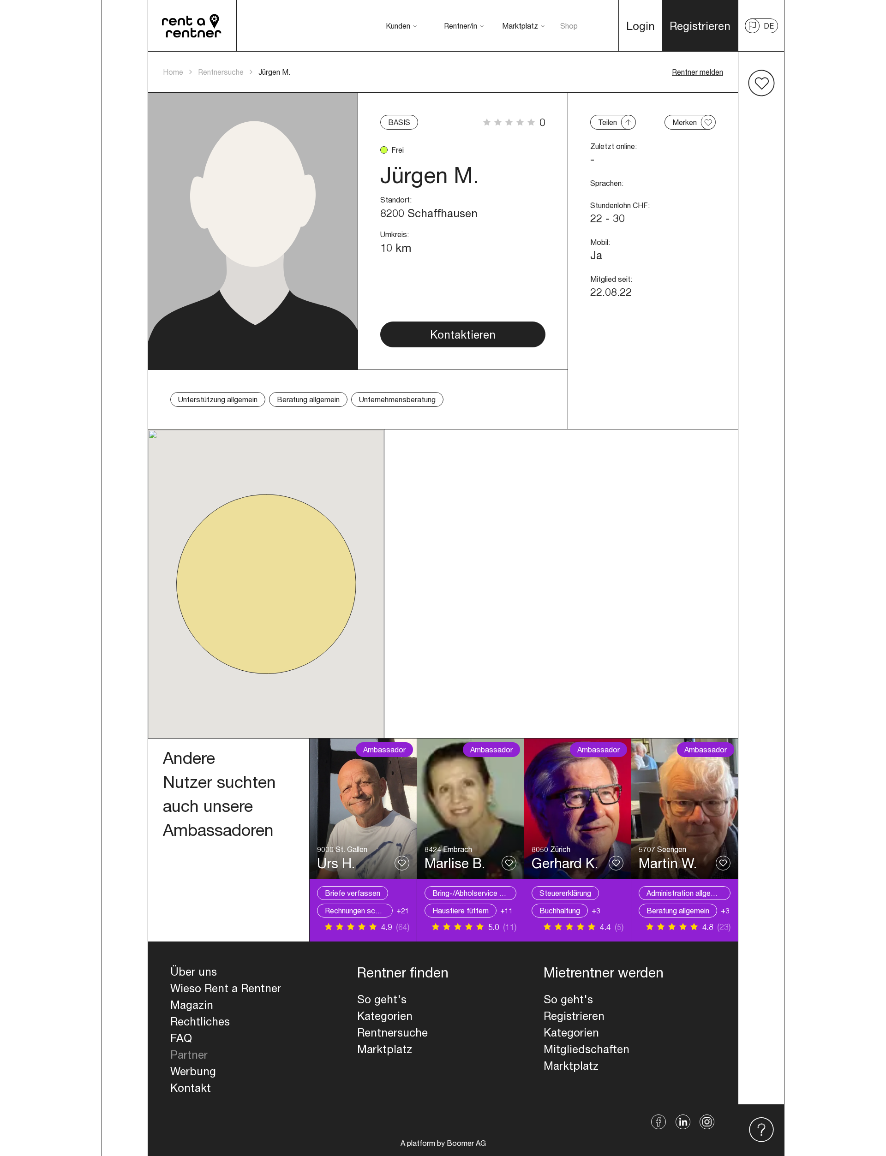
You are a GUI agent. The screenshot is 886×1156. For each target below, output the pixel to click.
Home (173, 71)
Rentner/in (460, 25)
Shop (569, 25)
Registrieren (574, 1015)
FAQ (181, 1037)
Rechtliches (200, 1021)
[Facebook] (658, 1122)
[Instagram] (707, 1122)
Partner (189, 1054)
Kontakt (190, 1087)
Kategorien (385, 1015)
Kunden (398, 25)
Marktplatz (520, 25)
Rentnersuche (221, 71)
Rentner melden (697, 71)
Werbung (193, 1071)
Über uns (193, 971)
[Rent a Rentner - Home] (192, 26)
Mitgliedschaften (586, 1049)
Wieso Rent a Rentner (225, 988)
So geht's (382, 999)
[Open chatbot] (761, 1130)
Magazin (191, 1004)
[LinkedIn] (683, 1122)
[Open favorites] (761, 83)
